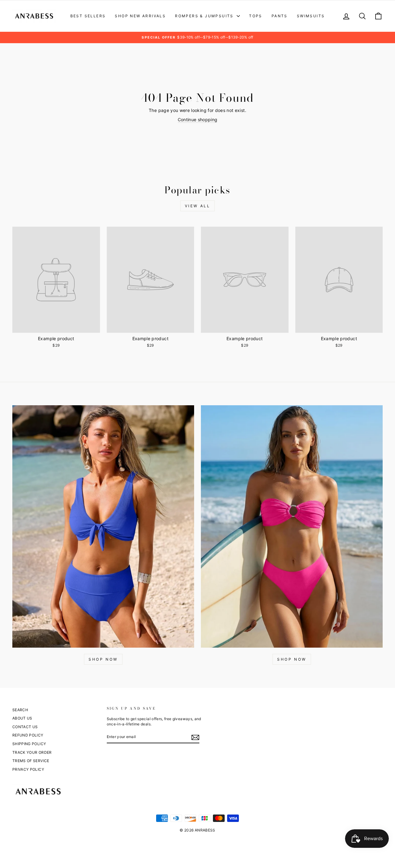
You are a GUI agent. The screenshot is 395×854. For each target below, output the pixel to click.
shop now (291, 659)
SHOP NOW (103, 659)
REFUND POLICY (28, 735)
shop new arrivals (140, 16)
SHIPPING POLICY (29, 743)
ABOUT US (22, 718)
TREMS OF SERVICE (30, 760)
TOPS (255, 16)
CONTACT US (25, 726)
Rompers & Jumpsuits (205, 16)
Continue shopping (198, 119)
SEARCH (20, 710)
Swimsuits (311, 16)
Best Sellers (88, 16)
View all (197, 206)
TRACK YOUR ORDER (32, 752)
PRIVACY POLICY (28, 769)
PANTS (280, 16)
